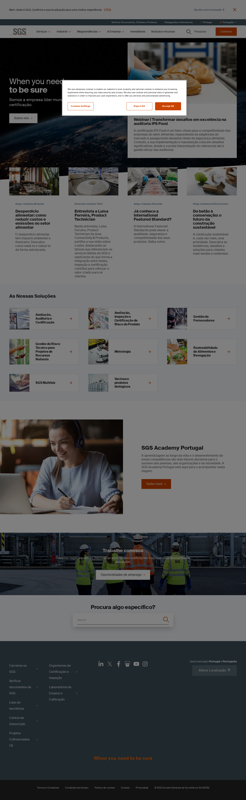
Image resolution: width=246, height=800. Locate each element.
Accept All (168, 106)
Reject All (139, 106)
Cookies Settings (80, 106)
